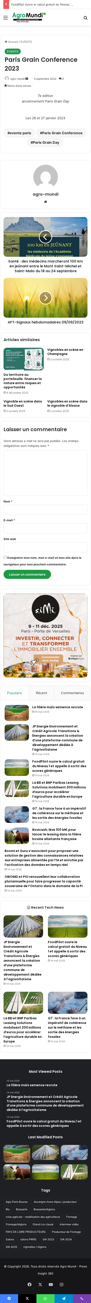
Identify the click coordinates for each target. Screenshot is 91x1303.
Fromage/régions (16, 1224)
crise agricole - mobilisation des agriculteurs (33, 1216)
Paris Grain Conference (62, 133)
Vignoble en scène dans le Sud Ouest (23, 403)
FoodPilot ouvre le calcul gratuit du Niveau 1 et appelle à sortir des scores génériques (59, 766)
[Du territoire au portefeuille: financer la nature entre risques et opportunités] (24, 359)
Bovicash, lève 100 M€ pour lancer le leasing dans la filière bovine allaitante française (56, 834)
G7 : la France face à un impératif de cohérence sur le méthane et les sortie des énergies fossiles (59, 813)
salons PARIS (28, 1239)
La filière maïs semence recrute (57, 707)
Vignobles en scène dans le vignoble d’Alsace (67, 403)
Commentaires (72, 693)
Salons (10, 1239)
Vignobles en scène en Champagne (65, 351)
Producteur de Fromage (66, 1231)
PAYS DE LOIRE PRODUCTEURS (26, 1231)
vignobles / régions (34, 1246)
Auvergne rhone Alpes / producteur (55, 1201)
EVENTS (26, 41)
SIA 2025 (11, 1246)
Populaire (14, 693)
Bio (8, 1209)
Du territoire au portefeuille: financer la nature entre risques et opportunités (23, 380)
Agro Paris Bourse (17, 1201)
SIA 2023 (48, 1239)
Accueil (12, 41)
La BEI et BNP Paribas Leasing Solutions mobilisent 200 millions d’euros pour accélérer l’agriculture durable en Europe (59, 789)
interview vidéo (69, 1224)
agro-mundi (17, 78)
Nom (8, 501)
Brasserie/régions (44, 1209)
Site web (10, 539)
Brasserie (21, 1209)
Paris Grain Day (46, 142)
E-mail (9, 520)
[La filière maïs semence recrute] (17, 713)
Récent (41, 693)
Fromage (71, 1216)
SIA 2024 (66, 1239)
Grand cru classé (43, 1224)
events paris (20, 133)
